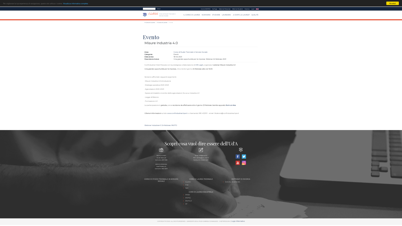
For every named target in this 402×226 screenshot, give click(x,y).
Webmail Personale (224, 9)
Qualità (254, 15)
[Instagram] (243, 163)
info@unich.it (203, 155)
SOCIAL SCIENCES (232, 182)
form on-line (231, 105)
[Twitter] (243, 156)
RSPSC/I (188, 201)
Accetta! (392, 3)
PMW (187, 195)
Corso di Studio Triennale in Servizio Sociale (190, 52)
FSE (186, 185)
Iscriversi (206, 15)
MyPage (214, 9)
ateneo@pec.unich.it (202, 158)
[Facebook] (238, 156)
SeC (187, 188)
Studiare (216, 15)
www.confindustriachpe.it (177, 113)
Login (253, 9)
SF (186, 204)
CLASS (188, 182)
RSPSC (188, 198)
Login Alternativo (238, 221)
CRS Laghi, (199, 65)
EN (257, 9)
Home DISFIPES (205, 9)
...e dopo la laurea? (241, 15)
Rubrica (247, 9)
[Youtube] (238, 163)
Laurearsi (226, 15)
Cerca (158, 9)
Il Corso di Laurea (191, 15)
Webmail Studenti (237, 9)
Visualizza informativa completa (75, 3)
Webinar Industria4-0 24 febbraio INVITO (160, 125)
